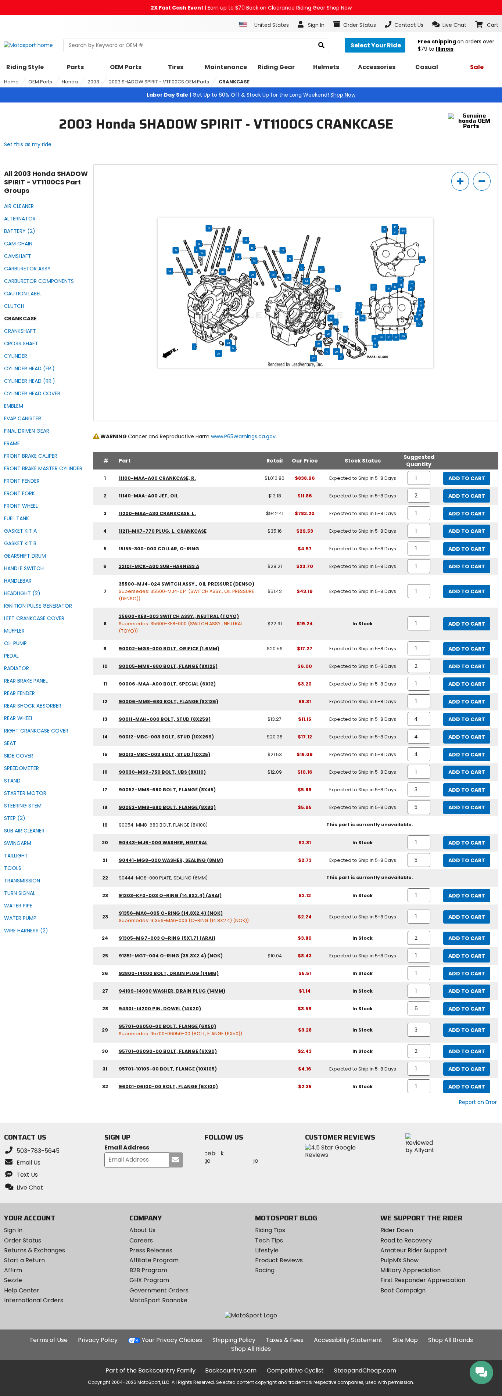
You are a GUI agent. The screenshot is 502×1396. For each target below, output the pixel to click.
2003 (93, 81)
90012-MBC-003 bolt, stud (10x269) (166, 737)
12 (400, 280)
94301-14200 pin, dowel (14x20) (160, 1008)
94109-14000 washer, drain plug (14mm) (172, 991)
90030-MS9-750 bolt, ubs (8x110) (162, 772)
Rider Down (396, 1230)
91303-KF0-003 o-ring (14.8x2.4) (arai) (170, 895)
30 (389, 337)
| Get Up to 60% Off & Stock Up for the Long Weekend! (251, 94)
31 (362, 318)
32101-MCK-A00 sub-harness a (159, 566)
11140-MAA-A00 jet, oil (148, 496)
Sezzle (13, 1280)
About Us (142, 1230)
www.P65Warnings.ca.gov (243, 436)
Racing (265, 1270)
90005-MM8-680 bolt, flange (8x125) (168, 666)
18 (395, 286)
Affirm (13, 1270)
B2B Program (148, 1270)
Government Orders (159, 1290)
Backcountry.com (231, 1370)
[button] (449, 24)
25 (328, 333)
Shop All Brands (450, 1340)
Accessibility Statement (348, 1340)
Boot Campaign (403, 1290)
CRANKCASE (234, 81)
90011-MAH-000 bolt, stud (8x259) (165, 719)
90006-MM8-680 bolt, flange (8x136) (168, 701)
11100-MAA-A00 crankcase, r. (157, 478)
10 (395, 227)
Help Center (21, 1290)
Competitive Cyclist (295, 1370)
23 (228, 343)
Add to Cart (466, 478)
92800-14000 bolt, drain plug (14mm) (169, 973)
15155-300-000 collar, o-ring (159, 549)
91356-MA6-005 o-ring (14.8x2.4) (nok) (171, 913)
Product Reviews (279, 1260)
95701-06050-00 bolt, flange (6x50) (167, 1026)
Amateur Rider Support (413, 1250)
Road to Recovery (406, 1240)
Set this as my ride (27, 144)
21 (395, 231)
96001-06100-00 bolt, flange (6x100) (168, 1086)
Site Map (405, 1340)
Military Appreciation (410, 1270)
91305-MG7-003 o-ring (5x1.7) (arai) (167, 938)
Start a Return (24, 1260)
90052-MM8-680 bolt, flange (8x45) (167, 790)
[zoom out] (482, 181)
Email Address (126, 1148)
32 (403, 231)
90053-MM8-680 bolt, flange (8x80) (167, 807)
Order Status (22, 1240)
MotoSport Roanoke (158, 1300)
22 (330, 318)
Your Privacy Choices (172, 1339)
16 (422, 260)
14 (245, 240)
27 (313, 358)
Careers (141, 1240)
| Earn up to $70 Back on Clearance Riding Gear (251, 7)
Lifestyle (267, 1250)
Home (11, 81)
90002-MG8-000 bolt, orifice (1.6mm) (169, 648)
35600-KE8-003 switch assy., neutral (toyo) (179, 616)
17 (373, 287)
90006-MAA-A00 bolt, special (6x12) (167, 684)
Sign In (13, 1230)
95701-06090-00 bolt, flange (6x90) (168, 1051)
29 (403, 336)
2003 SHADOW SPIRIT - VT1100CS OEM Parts (159, 81)
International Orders (33, 1300)
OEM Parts (40, 81)
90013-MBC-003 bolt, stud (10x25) (164, 754)
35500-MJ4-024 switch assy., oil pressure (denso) (186, 584)
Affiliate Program (154, 1260)
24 (202, 253)
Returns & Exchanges (34, 1250)
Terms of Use (48, 1340)
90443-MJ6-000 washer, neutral (163, 842)
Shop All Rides (251, 1349)
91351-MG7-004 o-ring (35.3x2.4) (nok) (171, 956)
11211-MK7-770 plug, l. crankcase (163, 531)
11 (384, 229)
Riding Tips (270, 1230)
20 (336, 351)
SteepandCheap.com (365, 1370)
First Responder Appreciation (422, 1280)
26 (318, 344)
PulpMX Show (399, 1260)
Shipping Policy (233, 1340)
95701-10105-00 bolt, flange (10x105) (168, 1069)
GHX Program (149, 1280)
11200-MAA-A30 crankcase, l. (157, 513)
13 (209, 228)
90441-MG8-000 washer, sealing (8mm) (171, 860)
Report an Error (478, 1102)
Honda (70, 81)
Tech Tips (269, 1240)
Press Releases (150, 1250)
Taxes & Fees (285, 1340)
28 (189, 272)
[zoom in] (460, 181)
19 (358, 312)
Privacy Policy (98, 1340)
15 (252, 247)
